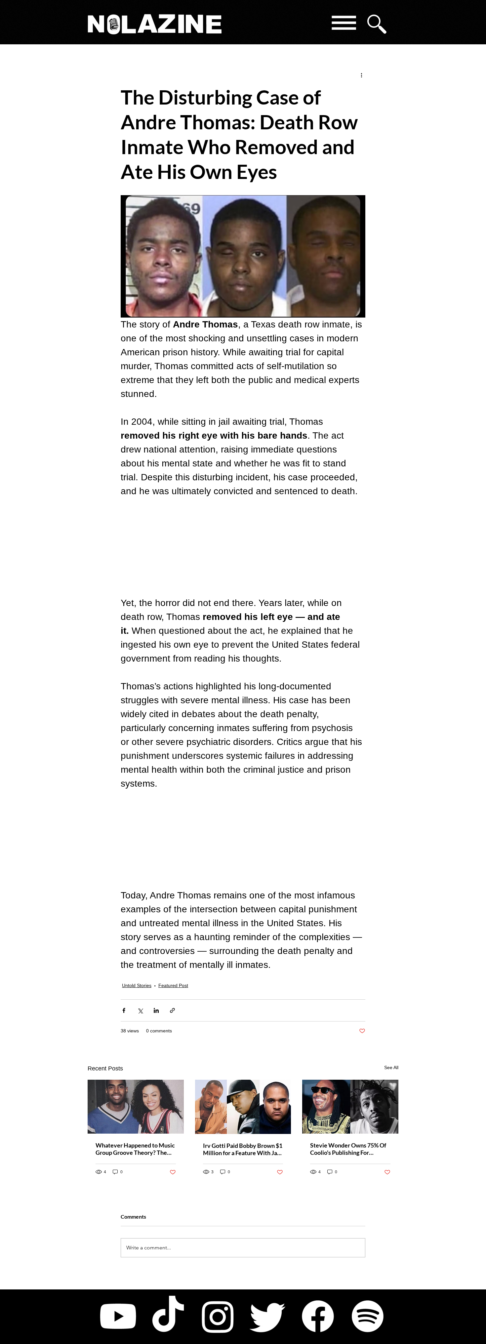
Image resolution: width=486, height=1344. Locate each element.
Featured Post (173, 985)
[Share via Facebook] (124, 1010)
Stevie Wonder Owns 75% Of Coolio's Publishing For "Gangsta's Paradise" (348, 1149)
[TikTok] (168, 1316)
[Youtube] (118, 1316)
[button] (343, 24)
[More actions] (361, 75)
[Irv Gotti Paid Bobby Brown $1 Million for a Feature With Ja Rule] (243, 1107)
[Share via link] (172, 1010)
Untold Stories (136, 985)
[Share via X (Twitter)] (140, 1010)
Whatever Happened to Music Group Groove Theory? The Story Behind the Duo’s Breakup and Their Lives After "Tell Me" (135, 1149)
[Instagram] (218, 1316)
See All (391, 1067)
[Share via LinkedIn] (156, 1010)
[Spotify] (367, 1316)
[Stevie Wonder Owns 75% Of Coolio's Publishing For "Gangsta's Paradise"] (350, 1107)
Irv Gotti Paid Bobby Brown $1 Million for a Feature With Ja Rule (242, 1149)
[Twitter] (268, 1316)
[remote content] (243, 547)
